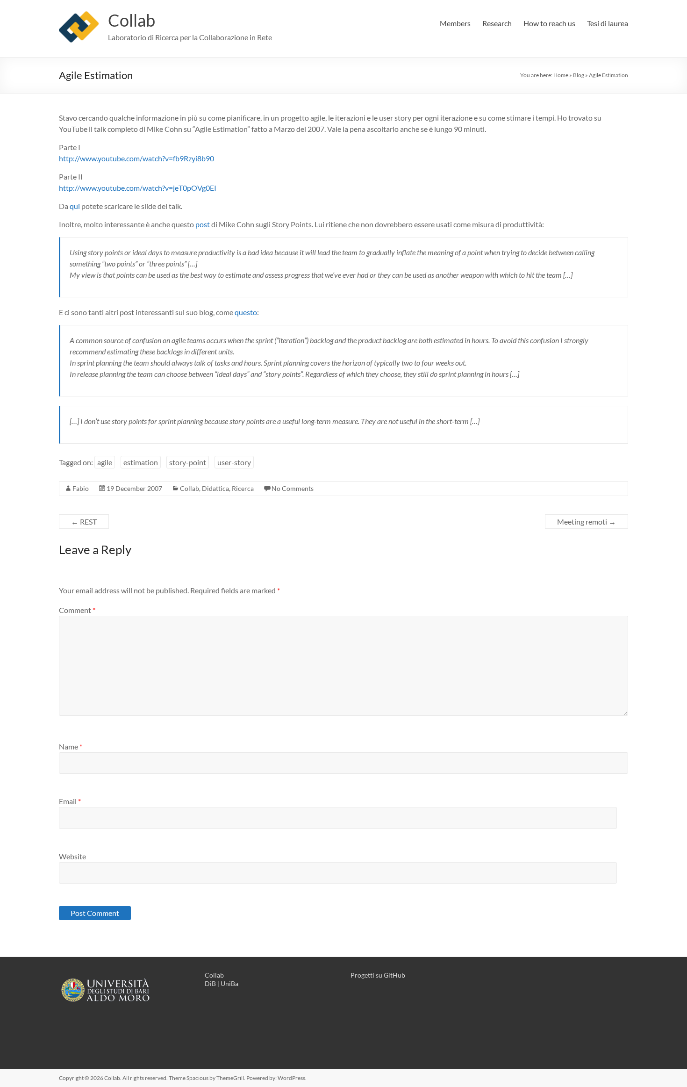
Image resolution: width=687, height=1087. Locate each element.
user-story (234, 462)
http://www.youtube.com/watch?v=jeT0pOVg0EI (137, 187)
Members (455, 23)
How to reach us (549, 23)
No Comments (293, 488)
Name (70, 746)
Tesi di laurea (607, 23)
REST (84, 521)
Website (72, 856)
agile (104, 462)
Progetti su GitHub (378, 975)
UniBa (229, 983)
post (202, 224)
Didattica (215, 488)
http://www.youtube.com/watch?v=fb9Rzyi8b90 (136, 158)
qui (75, 206)
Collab (131, 20)
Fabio (80, 488)
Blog (578, 75)
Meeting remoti (586, 521)
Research (497, 23)
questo (246, 312)
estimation (140, 462)
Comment (77, 609)
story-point (187, 462)
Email (70, 801)
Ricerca (243, 488)
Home (560, 75)
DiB (210, 983)
